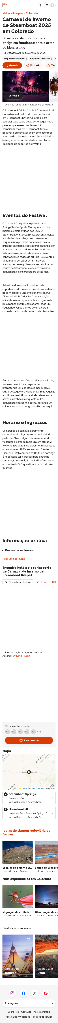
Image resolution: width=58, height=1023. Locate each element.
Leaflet (24, 788)
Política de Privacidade (18, 1017)
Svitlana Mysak (21, 655)
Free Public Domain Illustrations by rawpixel (31, 104)
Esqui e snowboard (14, 58)
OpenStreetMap (37, 788)
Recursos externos (19, 550)
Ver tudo (14, 95)
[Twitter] (34, 993)
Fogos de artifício (40, 58)
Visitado (35, 65)
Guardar (14, 65)
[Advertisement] (29, 178)
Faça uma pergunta (13, 558)
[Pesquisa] (39, 5)
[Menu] (50, 5)
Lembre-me (31, 740)
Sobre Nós (13, 1012)
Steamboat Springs (20, 582)
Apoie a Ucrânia (42, 1012)
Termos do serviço (42, 1017)
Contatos (26, 1012)
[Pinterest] (45, 993)
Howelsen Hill (48, 582)
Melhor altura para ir (20, 13)
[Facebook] (23, 993)
